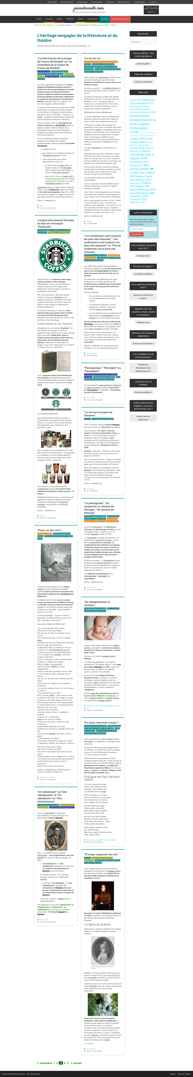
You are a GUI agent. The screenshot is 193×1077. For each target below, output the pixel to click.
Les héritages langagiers (64, 25)
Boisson (42, 516)
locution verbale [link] (63, 600)
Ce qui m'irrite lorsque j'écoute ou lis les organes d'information (143, 124)
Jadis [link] (86, 770)
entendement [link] (43, 489)
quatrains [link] (95, 1035)
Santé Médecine (143, 189)
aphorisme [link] (105, 427)
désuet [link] (110, 739)
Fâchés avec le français (120, 19)
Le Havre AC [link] (54, 190)
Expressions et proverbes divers (103, 64)
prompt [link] (58, 655)
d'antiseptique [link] (107, 316)
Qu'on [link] (39, 719)
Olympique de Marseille (55, 179)
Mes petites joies (96, 2)
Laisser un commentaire (48, 208)
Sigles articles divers (52, 76)
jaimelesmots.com (89, 8)
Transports (138, 199)
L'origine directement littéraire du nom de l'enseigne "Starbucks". (55, 223)
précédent (44, 1063)
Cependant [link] (41, 187)
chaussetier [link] (88, 342)
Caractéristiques (82, 2)
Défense (137, 148)
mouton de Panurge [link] (103, 540)
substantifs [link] (49, 813)
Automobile (137, 109)
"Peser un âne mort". (49, 530)
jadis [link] (112, 438)
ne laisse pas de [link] (103, 563)
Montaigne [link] (88, 324)
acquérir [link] (52, 734)
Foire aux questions (67, 2)
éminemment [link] (58, 650)
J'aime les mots (39, 25)
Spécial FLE (139, 196)
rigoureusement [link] (105, 385)
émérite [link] (43, 879)
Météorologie (136, 183)
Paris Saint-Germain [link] (61, 173)
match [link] (39, 117)
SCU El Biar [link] (60, 125)
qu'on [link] (105, 271)
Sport (41, 206)
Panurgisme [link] (92, 390)
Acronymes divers (44, 71)
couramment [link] (104, 77)
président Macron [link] (111, 88)
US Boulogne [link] (66, 168)
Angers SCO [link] (64, 165)
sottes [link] (98, 130)
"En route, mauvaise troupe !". (101, 722)
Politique (89, 221)
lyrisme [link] (107, 1040)
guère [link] (39, 640)
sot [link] (115, 163)
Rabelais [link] (116, 425)
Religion (143, 186)
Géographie (139, 161)
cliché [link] (116, 324)
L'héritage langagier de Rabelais (104, 377)
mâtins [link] (54, 667)
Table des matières (124, 2)
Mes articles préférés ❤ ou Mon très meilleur (101, 840)
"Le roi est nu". (92, 58)
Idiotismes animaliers (45, 533)
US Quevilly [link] (42, 146)
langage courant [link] (109, 656)
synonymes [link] (116, 385)
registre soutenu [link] (93, 388)
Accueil (38, 19)
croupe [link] (103, 792)
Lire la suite (88, 1043)
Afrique (135, 100)
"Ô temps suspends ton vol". (101, 854)
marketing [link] (58, 297)
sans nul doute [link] (95, 329)
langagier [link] (61, 912)
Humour (80, 19)
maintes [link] (93, 978)
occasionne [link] (65, 594)
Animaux (42, 777)
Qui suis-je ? (153, 2)
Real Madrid (49, 135)
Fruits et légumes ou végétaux (141, 151)
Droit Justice (141, 145)
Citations (87, 64)
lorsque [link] (92, 318)
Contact (172, 1074)
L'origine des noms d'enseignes (59, 232)
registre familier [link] (96, 698)
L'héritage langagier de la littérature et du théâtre (92, 25)
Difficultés (70, 19)
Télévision (137, 202)
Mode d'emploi (52, 2)
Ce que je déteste (139, 2)
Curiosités (49, 19)
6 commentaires (91, 223)
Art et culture (90, 398)
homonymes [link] (42, 855)
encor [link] (59, 756)
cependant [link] (95, 693)
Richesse (105, 19)
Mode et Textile (91, 353)
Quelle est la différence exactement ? (61, 807)
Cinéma (137, 138)
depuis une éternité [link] (104, 309)
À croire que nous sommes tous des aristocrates (100, 62)
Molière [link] (61, 899)
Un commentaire (92, 355)
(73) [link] (118, 975)
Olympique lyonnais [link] (51, 155)
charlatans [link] (96, 148)
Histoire (136, 165)
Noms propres (92, 19)
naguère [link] (94, 770)
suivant (76, 1063)
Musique (143, 179)
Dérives (59, 19)
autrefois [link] (93, 986)
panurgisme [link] (92, 538)
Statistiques (110, 2)
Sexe (135, 193)
